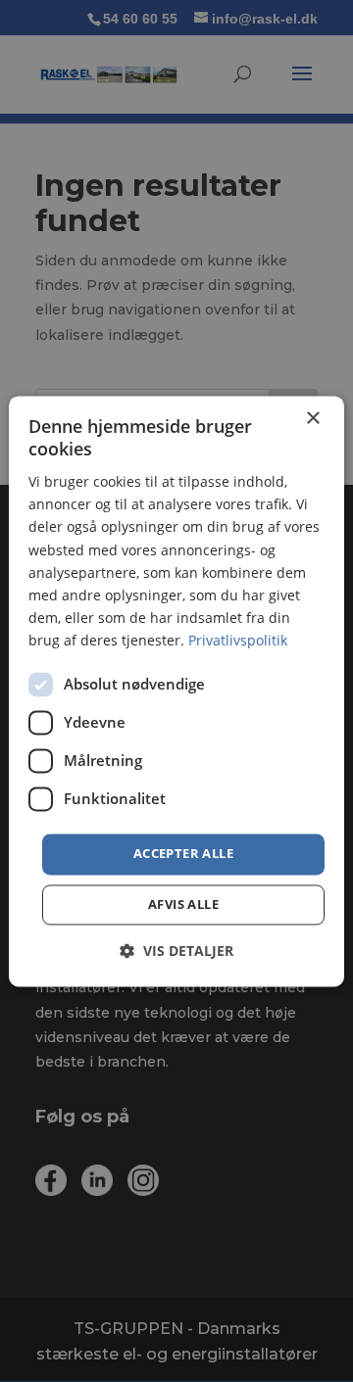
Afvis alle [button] (183, 904)
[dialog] (176, 691)
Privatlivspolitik (237, 640)
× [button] (312, 418)
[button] (176, 950)
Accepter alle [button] (183, 853)
